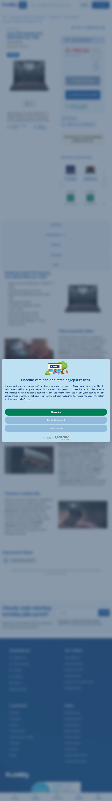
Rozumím (56, 412)
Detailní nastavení (56, 420)
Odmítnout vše (56, 428)
